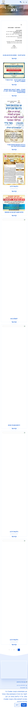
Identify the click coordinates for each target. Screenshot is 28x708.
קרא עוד (14, 58)
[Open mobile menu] (26, 2)
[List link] (14, 682)
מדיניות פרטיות (22, 701)
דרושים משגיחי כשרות (14, 425)
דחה (16, 705)
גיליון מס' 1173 (14, 640)
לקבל (24, 705)
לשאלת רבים (14, 319)
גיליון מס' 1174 (14, 531)
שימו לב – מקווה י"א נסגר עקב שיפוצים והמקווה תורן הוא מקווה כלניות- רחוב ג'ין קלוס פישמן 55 (14, 91)
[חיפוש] (23, 2)
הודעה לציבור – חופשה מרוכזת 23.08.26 (14, 55)
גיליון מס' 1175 (14, 186)
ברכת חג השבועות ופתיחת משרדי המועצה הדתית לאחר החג (16, 145)
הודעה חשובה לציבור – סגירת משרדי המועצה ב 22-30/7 (15, 80)
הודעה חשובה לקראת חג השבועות (14, 212)
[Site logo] (3, 2)
